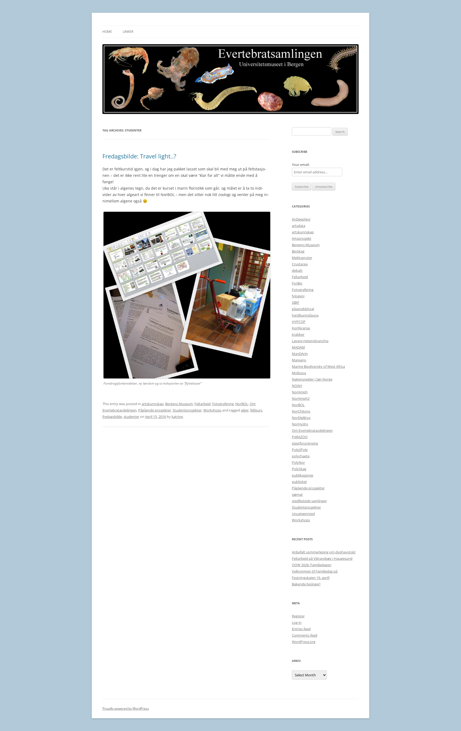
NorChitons (301, 411)
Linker (128, 31)
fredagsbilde (112, 416)
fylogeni (298, 296)
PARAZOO (300, 436)
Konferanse (301, 328)
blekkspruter (302, 257)
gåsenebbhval (303, 308)
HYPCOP (298, 321)
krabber (298, 334)
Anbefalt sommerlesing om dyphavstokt (324, 552)
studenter (131, 416)
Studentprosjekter (187, 410)
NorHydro (300, 424)
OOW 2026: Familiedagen (311, 564)
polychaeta (300, 456)
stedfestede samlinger (309, 500)
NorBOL (241, 403)
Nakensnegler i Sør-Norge (312, 379)
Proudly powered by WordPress (125, 708)
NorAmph (300, 392)
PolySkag (299, 468)
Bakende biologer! (306, 584)
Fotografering (223, 403)
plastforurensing (305, 443)
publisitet (299, 481)
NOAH (297, 385)
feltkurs (256, 410)
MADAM (298, 347)
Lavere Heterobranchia (310, 340)
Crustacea (300, 264)
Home (107, 31)
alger (245, 410)
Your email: (300, 164)
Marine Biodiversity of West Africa (318, 366)
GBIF (295, 302)
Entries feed (301, 628)
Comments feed (304, 635)
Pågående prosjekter (154, 410)
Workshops (212, 410)
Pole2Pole (300, 449)
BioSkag (298, 251)
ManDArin (300, 353)
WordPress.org (303, 641)
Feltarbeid (202, 403)
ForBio (297, 283)
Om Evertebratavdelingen (312, 430)
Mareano (299, 360)
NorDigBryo (301, 417)
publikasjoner (302, 475)
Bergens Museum (179, 403)
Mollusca (299, 372)
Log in (296, 622)
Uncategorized (303, 513)
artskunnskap (153, 403)
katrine (177, 416)
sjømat (297, 494)
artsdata (298, 225)
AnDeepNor (301, 219)
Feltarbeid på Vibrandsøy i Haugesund (322, 558)
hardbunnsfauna (305, 315)
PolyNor (298, 462)
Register (298, 616)
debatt (297, 270)
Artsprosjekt (301, 238)
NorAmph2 (300, 398)
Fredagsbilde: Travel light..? (139, 156)
